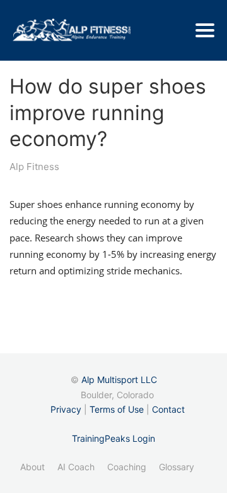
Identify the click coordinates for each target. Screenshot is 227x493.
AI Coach (76, 466)
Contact (168, 409)
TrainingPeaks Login (113, 438)
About (32, 466)
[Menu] (204, 30)
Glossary (176, 466)
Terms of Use (117, 409)
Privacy (65, 409)
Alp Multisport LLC (119, 379)
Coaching (126, 466)
